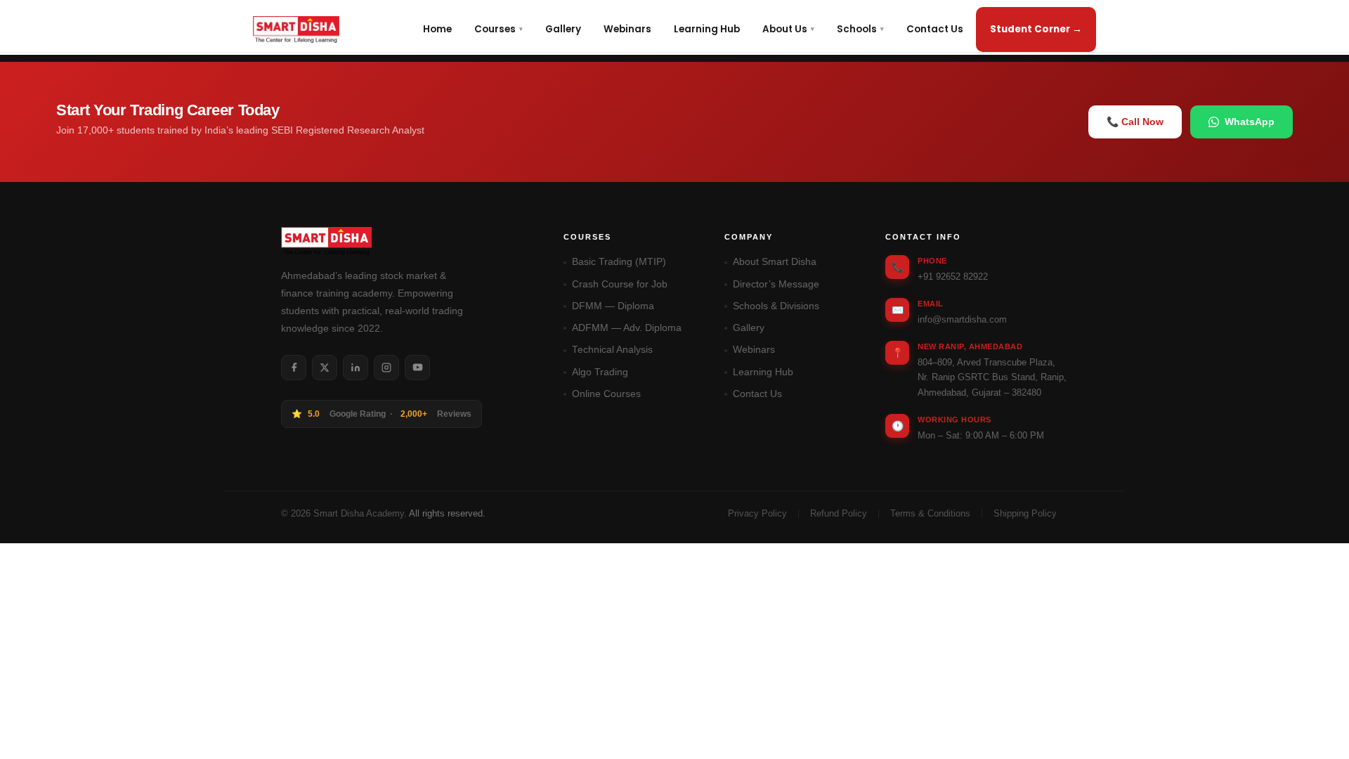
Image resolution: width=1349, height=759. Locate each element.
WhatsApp (1250, 121)
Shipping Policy (1025, 514)
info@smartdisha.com (962, 319)
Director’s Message (776, 284)
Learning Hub (707, 29)
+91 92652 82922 (953, 276)
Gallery (563, 29)
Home (437, 29)
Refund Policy (838, 514)
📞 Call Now (1135, 121)
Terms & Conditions (930, 514)
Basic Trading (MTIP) (619, 262)
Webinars (627, 29)
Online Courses (606, 394)
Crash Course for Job (619, 284)
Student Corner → (1036, 29)
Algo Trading (600, 372)
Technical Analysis (612, 349)
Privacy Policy (757, 514)
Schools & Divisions (776, 306)
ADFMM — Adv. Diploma (627, 328)
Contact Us (934, 29)
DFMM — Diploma (613, 306)
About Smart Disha (774, 262)
